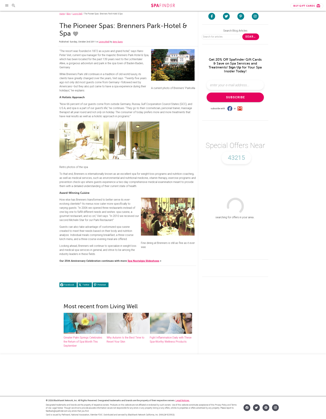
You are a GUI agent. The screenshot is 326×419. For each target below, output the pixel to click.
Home (62, 14)
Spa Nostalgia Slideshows (143, 260)
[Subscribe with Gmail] (240, 108)
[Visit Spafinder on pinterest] (240, 16)
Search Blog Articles (235, 30)
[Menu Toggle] (7, 5)
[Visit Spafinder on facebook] (211, 16)
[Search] (14, 5)
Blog (69, 14)
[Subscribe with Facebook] (229, 108)
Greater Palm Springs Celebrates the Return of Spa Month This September (83, 341)
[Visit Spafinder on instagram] (255, 16)
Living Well (77, 14)
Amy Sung (118, 42)
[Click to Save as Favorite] (76, 34)
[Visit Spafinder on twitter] (226, 16)
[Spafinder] (163, 6)
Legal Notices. (183, 400)
